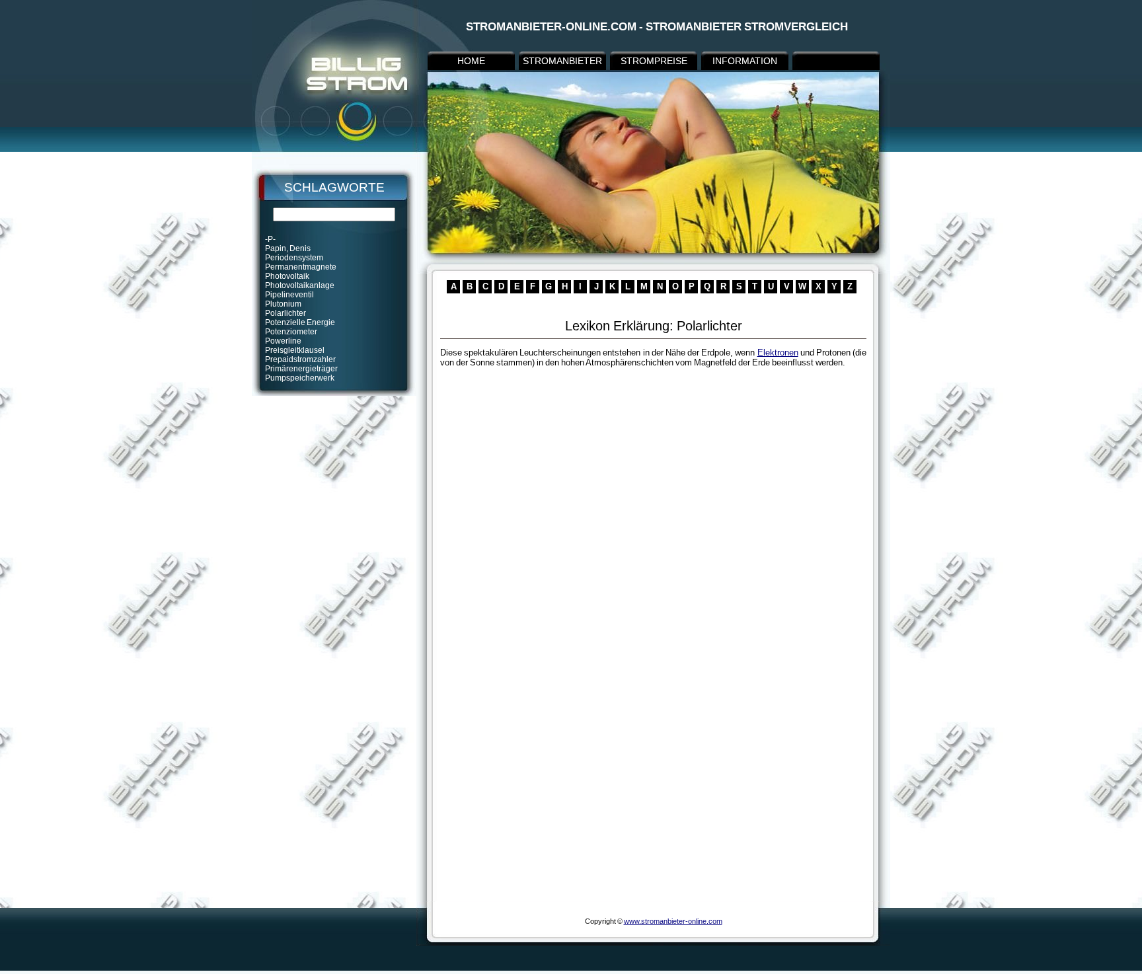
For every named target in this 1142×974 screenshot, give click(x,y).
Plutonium (283, 304)
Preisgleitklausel (294, 350)
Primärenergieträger (301, 368)
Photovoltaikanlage (299, 285)
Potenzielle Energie (300, 322)
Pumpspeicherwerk (299, 378)
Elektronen (777, 352)
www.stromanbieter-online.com (673, 921)
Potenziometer (291, 331)
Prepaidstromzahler (300, 359)
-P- (270, 239)
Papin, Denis (288, 248)
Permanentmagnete (300, 267)
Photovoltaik (287, 276)
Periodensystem (294, 257)
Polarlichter (285, 313)
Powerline (283, 341)
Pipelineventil (289, 294)
